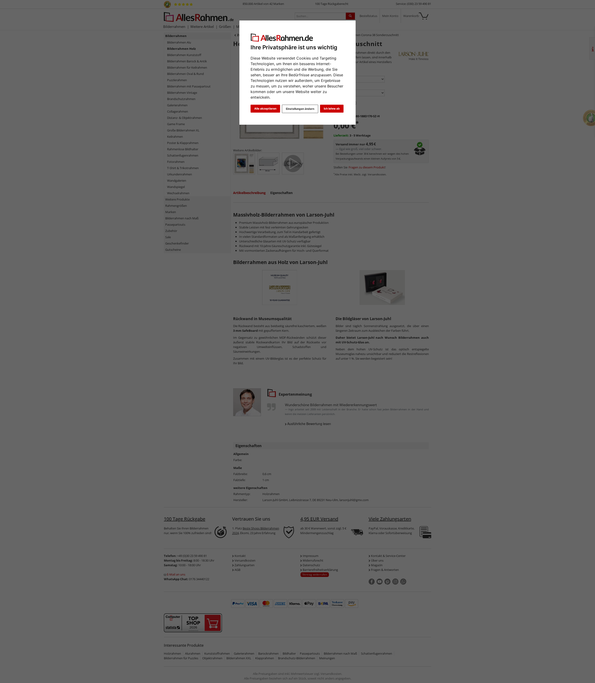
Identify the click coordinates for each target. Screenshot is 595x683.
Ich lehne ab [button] (332, 108)
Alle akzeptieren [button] (265, 108)
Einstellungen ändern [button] (300, 108)
